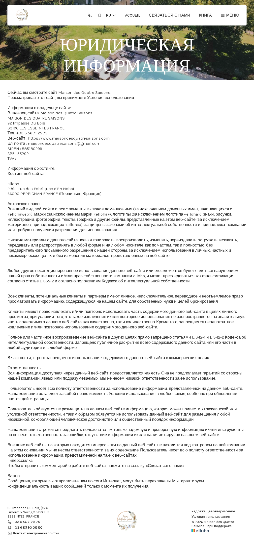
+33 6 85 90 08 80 (27, 527)
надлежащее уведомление (213, 511)
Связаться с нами (169, 15)
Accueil (132, 15)
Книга (205, 15)
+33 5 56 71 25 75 (26, 522)
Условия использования (210, 517)
